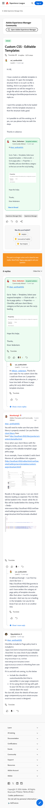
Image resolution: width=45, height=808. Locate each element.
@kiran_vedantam (19, 370)
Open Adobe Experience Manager (23, 29)
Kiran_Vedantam (18, 141)
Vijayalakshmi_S (16, 634)
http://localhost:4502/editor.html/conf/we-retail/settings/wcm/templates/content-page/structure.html (22, 464)
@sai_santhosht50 (17, 147)
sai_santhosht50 (16, 60)
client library (10, 433)
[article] (22, 319)
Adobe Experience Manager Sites (13, 11)
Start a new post (25, 260)
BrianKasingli (14, 415)
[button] (12, 55)
